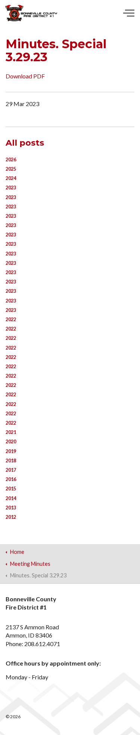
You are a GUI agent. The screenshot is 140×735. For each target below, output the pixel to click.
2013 (11, 508)
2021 (11, 432)
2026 (11, 159)
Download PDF (25, 76)
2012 (11, 517)
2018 (11, 460)
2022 (11, 319)
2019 (11, 451)
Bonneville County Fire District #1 (31, 13)
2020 (11, 441)
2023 (11, 187)
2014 (11, 498)
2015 (11, 488)
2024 (11, 178)
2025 (11, 169)
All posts (25, 142)
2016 (11, 479)
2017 (11, 470)
